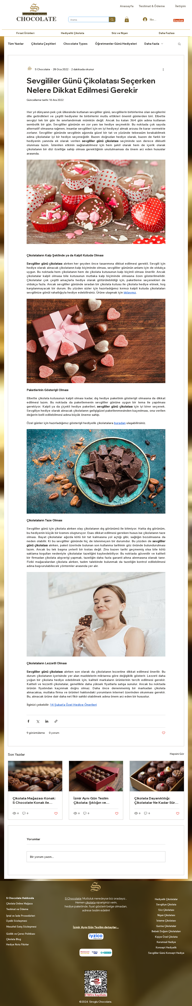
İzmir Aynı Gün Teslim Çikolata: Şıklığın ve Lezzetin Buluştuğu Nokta (95, 800)
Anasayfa (127, 6)
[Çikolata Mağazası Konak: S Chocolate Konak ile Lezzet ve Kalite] (35, 776)
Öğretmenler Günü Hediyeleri (116, 43)
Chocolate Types (75, 43)
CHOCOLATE (36, 18)
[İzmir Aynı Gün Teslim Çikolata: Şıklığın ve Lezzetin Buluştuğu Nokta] (96, 776)
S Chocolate (73, 898)
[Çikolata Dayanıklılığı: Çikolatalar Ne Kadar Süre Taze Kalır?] (157, 776)
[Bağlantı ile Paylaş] (56, 721)
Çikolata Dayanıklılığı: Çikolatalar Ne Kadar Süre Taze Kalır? (155, 800)
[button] (126, 19)
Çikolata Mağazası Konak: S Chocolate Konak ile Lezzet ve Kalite (34, 800)
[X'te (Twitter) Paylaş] (37, 721)
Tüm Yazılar (16, 43)
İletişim (180, 6)
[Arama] (112, 19)
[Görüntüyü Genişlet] (96, 202)
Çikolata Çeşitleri (43, 43)
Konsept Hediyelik (166, 947)
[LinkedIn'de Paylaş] (47, 721)
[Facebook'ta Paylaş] (28, 721)
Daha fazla (151, 43)
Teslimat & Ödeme (152, 6)
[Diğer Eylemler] (163, 69)
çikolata (90, 902)
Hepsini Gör (177, 753)
